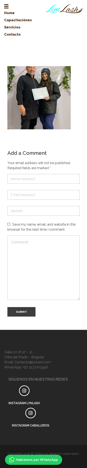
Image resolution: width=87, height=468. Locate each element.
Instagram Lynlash (24, 403)
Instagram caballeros (30, 425)
